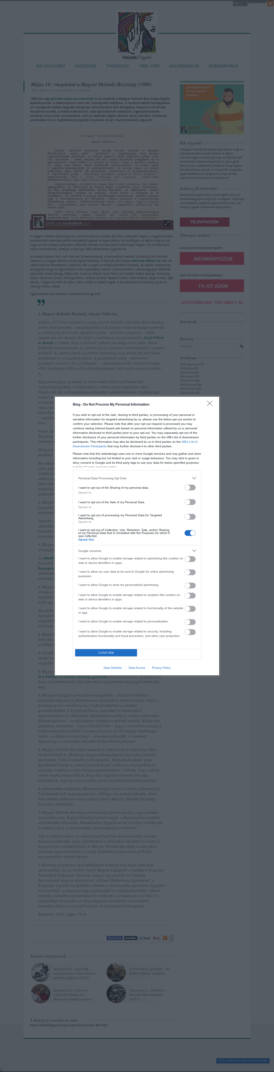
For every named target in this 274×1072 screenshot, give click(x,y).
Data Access (137, 667)
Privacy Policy (161, 667)
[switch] (190, 487)
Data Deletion (113, 667)
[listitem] (137, 478)
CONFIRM (106, 652)
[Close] (211, 405)
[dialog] (137, 536)
